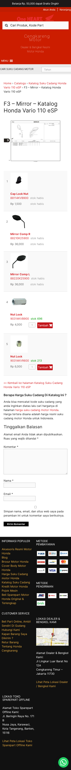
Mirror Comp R (20, 234)
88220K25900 (19, 278)
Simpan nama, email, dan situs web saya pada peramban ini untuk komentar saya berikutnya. (34, 513)
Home (7, 83)
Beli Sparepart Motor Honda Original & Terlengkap (15, 599)
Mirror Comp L (20, 274)
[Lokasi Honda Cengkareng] (52, 644)
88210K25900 (19, 238)
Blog (5, 557)
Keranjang (65, 9)
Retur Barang (10, 642)
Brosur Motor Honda (15, 561)
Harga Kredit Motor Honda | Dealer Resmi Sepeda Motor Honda (35, 17)
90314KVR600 (19, 360)
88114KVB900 (19, 198)
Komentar (11, 446)
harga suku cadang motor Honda (36, 410)
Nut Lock (16, 314)
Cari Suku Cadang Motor (16, 69)
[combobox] (35, 25)
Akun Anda (49, 9)
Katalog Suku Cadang (16, 582)
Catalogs (20, 83)
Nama (8, 480)
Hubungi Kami (11, 630)
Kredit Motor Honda (15, 586)
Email (8, 494)
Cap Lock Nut (19, 193)
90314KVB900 (19, 318)
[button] (4, 60)
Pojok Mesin (10, 590)
